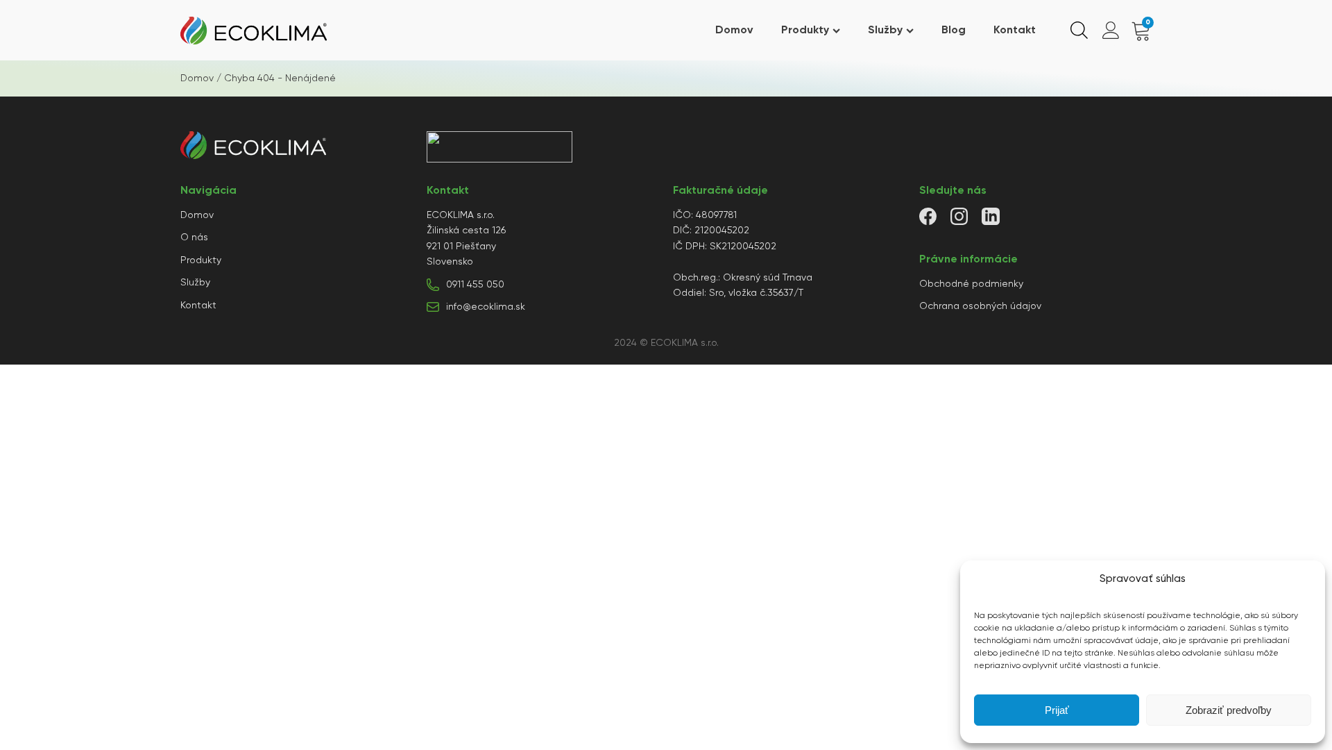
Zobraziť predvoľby (1229, 710)
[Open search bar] (1079, 31)
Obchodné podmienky (971, 284)
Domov (734, 30)
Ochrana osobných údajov (980, 306)
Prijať (1057, 710)
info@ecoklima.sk (485, 307)
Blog (953, 30)
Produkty (805, 30)
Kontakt (1014, 30)
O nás (194, 237)
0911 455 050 (475, 285)
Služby (885, 30)
